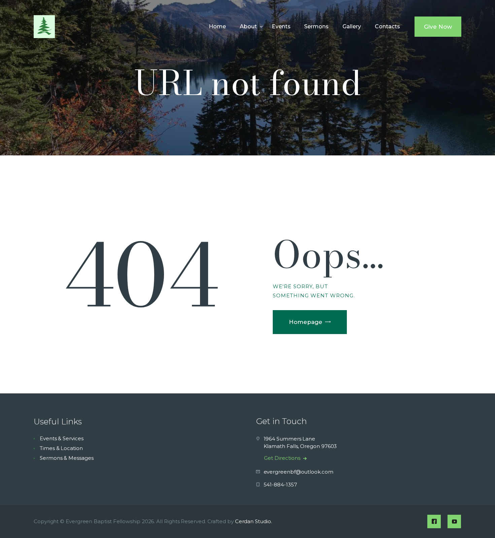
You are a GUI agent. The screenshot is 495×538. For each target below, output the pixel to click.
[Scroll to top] (478, 522)
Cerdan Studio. (253, 521)
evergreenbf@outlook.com (298, 472)
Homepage (305, 322)
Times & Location (61, 448)
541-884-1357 (280, 484)
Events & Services (62, 438)
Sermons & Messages (67, 458)
